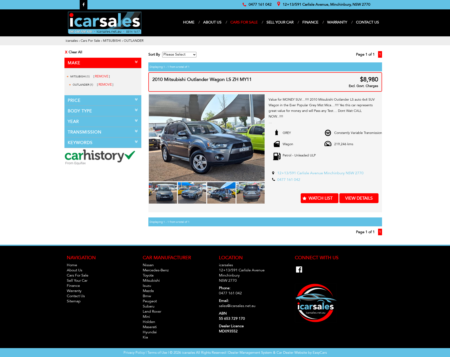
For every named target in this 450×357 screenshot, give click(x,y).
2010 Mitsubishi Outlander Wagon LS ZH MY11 (202, 79)
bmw (147, 296)
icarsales (72, 41)
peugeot (150, 301)
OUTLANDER (133, 41)
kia (145, 337)
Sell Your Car (279, 22)
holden (149, 321)
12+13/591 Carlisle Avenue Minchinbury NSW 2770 (320, 173)
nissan (148, 265)
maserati (150, 327)
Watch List (321, 198)
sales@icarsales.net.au (237, 306)
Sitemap (74, 301)
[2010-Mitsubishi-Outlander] (206, 138)
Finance (310, 22)
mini (146, 316)
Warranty (337, 22)
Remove (101, 76)
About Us (212, 22)
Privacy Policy (135, 352)
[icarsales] (104, 23)
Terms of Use (157, 352)
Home (188, 22)
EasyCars (320, 352)
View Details (359, 198)
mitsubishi (151, 280)
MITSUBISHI (112, 41)
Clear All (75, 52)
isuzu (147, 285)
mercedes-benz (156, 270)
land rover (152, 311)
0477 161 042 (288, 179)
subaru (148, 306)
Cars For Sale (244, 22)
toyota (148, 275)
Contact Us (367, 22)
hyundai (150, 332)
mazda (148, 291)
